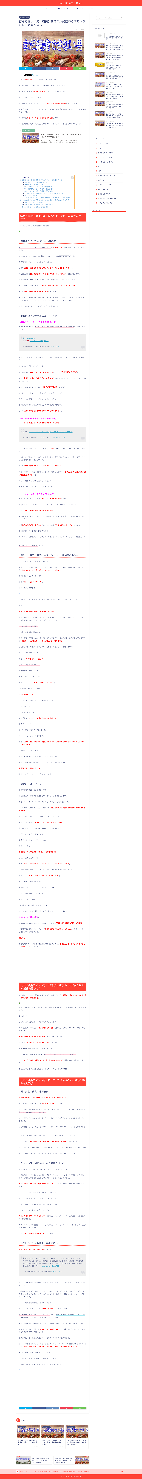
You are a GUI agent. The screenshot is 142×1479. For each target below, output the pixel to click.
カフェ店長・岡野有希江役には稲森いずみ (39, 205)
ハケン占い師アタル (105, 157)
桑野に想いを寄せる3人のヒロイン (36, 185)
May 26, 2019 (54, 346)
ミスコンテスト (103, 144)
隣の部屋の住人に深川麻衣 (34, 202)
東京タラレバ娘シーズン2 (107, 198)
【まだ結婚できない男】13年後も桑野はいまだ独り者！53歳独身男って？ (48, 198)
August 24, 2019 (59, 437)
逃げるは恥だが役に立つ (106, 176)
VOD (99, 167)
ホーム (48, 8)
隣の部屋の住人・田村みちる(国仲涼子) (41, 189)
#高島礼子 (33, 338)
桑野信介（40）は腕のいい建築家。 (37, 182)
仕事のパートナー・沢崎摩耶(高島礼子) (41, 187)
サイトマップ (78, 8)
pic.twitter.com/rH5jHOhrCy (39, 341)
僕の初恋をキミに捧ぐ (105, 153)
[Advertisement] (52, 161)
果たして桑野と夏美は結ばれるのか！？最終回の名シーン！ (44, 193)
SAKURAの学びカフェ (71, 3)
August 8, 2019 (56, 1272)
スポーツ (101, 180)
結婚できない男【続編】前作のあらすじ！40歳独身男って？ (43, 180)
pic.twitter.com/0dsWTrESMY (51, 1266)
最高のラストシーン (31, 195)
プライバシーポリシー (62, 8)
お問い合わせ (92, 8)
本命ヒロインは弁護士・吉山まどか (36, 207)
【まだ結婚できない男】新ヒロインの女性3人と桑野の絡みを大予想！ (46, 200)
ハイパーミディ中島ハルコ (107, 185)
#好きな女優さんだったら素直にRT (61, 432)
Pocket (35, 75)
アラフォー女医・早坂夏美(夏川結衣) (40, 191)
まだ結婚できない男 (24, 17)
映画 (99, 171)
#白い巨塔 (26, 338)
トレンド (101, 148)
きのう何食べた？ (104, 189)
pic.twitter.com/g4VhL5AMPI (39, 432)
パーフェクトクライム (105, 162)
